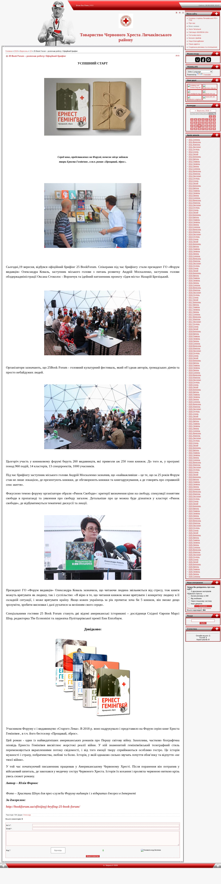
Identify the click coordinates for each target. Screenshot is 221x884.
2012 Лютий (193, 154)
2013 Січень (194, 181)
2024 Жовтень (194, 523)
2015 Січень (194, 239)
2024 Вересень (195, 521)
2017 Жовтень (194, 319)
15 (210, 123)
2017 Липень (194, 312)
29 (210, 129)
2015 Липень (194, 254)
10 (192, 123)
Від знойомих (196, 598)
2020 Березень (195, 390)
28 (207, 129)
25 (196, 129)
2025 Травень (194, 540)
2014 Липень (194, 225)
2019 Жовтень (194, 377)
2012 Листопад (195, 176)
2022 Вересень (195, 462)
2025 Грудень (194, 557)
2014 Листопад (195, 234)
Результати (191, 608)
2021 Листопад (195, 438)
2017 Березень (195, 302)
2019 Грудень (194, 382)
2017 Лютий (193, 300)
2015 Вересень (195, 259)
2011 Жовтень (194, 144)
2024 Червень (194, 513)
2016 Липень (194, 283)
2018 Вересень (195, 346)
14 (207, 123)
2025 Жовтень (194, 552)
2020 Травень (194, 394)
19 (31, 51)
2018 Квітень (194, 334)
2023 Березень (195, 477)
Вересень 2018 (203, 111)
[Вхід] (183, 13)
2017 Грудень (194, 324)
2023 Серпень (194, 489)
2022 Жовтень (194, 465)
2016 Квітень (194, 275)
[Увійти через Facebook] (203, 59)
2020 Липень (194, 399)
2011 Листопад (195, 147)
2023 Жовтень (194, 494)
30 (214, 129)
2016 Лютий (193, 271)
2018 (16, 51)
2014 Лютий (193, 212)
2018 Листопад (195, 351)
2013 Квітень (194, 188)
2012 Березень (195, 157)
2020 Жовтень (194, 407)
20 (203, 126)
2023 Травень (194, 482)
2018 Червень (194, 339)
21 (207, 126)
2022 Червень (194, 455)
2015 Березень (195, 244)
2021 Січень (194, 414)
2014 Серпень (194, 227)
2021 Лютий (193, 416)
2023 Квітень (194, 479)
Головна (9, 51)
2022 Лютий (193, 445)
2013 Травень (194, 191)
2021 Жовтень (194, 436)
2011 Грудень (194, 149)
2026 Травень (194, 569)
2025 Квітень (194, 538)
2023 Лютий (193, 474)
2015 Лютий (193, 242)
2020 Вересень (195, 404)
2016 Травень (194, 278)
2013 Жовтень (194, 203)
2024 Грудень (194, 528)
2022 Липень (194, 458)
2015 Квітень (194, 246)
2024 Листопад (195, 525)
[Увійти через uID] (197, 59)
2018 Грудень (194, 353)
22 (210, 126)
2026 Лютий (193, 562)
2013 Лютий (193, 183)
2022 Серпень (194, 460)
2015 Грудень (194, 266)
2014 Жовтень (194, 232)
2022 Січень (194, 443)
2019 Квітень (194, 363)
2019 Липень (194, 370)
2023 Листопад (195, 496)
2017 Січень (194, 297)
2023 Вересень (195, 491)
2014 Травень (194, 220)
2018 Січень (194, 326)
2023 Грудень (194, 499)
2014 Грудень (194, 237)
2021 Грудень (194, 441)
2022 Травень (194, 453)
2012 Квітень (194, 159)
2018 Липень (194, 341)
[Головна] (176, 13)
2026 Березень (195, 564)
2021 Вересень (195, 433)
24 (192, 129)
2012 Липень (194, 166)
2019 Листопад (195, 380)
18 (196, 126)
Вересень (24, 51)
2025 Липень (194, 545)
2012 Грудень (194, 178)
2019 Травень (194, 365)
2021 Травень (194, 424)
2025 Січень (194, 530)
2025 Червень (194, 542)
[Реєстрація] (180, 13)
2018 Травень (194, 336)
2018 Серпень (194, 343)
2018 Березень (195, 331)
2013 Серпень (194, 198)
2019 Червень (194, 368)
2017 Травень (194, 307)
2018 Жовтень (194, 348)
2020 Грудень (194, 411)
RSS (92, 5)
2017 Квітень (194, 305)
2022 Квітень (194, 450)
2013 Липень (194, 195)
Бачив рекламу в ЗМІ (199, 596)
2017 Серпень (194, 314)
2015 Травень (194, 249)
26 (199, 129)
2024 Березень (195, 506)
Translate (207, 75)
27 (203, 129)
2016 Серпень (194, 285)
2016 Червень (194, 280)
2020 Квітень (194, 392)
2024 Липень (194, 516)
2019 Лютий (193, 358)
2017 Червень (194, 309)
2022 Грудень (194, 470)
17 (192, 126)
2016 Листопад (195, 292)
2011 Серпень (194, 140)
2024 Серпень (194, 518)
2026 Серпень (194, 576)
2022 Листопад (195, 467)
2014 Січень (194, 210)
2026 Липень (194, 574)
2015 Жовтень (194, 261)
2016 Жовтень (194, 290)
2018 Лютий (193, 329)
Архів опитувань (204, 608)
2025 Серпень (194, 547)
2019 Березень (195, 360)
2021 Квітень (194, 421)
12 (199, 123)
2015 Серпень (194, 256)
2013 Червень (194, 193)
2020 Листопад (195, 409)
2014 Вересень (195, 229)
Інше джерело (196, 604)
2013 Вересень (195, 200)
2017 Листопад (195, 322)
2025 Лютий (193, 533)
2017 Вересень (195, 317)
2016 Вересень (195, 288)
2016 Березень (195, 273)
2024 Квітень (194, 508)
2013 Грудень (194, 208)
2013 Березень (195, 186)
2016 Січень (194, 268)
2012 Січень (194, 152)
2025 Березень (195, 535)
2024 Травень (194, 511)
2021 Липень (194, 428)
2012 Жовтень (194, 174)
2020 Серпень (194, 402)
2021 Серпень (194, 431)
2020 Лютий (193, 387)
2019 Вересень (195, 375)
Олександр (27, 815)
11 (195, 123)
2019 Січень (194, 356)
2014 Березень (195, 215)
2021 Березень (195, 419)
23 (214, 126)
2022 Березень (195, 448)
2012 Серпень (194, 169)
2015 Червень (194, 251)
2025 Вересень (195, 550)
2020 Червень (194, 397)
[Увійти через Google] (208, 59)
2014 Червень (194, 222)
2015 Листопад (195, 263)
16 (214, 123)
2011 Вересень (195, 142)
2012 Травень (194, 161)
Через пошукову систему (201, 601)
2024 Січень (194, 501)
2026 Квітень (194, 567)
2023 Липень (194, 487)
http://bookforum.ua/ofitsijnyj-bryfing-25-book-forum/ (43, 806)
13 (203, 123)
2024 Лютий (193, 504)
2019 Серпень (194, 373)
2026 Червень (194, 572)
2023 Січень (194, 472)
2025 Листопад (195, 555)
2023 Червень (194, 484)
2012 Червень (194, 164)
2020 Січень (194, 385)
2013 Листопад (195, 205)
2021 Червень (194, 426)
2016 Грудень (194, 295)
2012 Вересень (195, 171)
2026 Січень (194, 559)
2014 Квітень (194, 217)
